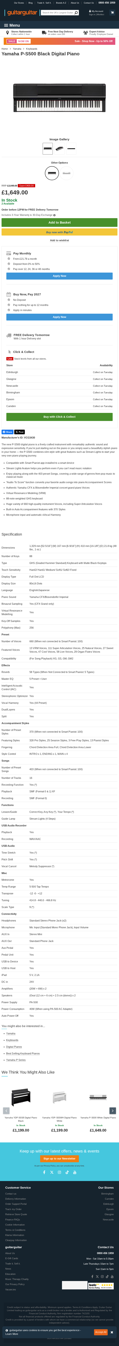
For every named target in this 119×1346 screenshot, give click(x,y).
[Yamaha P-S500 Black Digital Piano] (52, 173)
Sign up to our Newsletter (60, 1158)
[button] (112, 13)
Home (5, 48)
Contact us (10, 1193)
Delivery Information (15, 1198)
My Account (97, 11)
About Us (75, 3)
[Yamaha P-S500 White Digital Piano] (67, 173)
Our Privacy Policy (15, 1284)
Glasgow (109, 1214)
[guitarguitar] (22, 12)
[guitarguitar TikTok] (67, 1172)
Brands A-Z (61, 3)
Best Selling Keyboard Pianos (23, 1053)
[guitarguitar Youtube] (75, 1172)
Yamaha (17, 48)
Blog (31, 3)
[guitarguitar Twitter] (52, 1172)
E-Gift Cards (11, 1258)
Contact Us (89, 3)
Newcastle (108, 1219)
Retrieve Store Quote (16, 1214)
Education (10, 1274)
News (8, 1268)
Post (21, 432)
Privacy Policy (49, 1166)
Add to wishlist (59, 240)
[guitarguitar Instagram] (59, 1172)
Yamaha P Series (16, 1060)
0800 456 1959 (107, 2)
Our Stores (19, 3)
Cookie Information (15, 1224)
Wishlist (100, 14)
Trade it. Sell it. (12, 1263)
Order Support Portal (15, 1204)
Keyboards (31, 48)
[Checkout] (112, 13)
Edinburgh (108, 1204)
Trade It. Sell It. (44, 3)
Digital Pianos (14, 1047)
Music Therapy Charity (17, 1279)
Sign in (92, 14)
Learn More (11, 1334)
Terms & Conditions (15, 1230)
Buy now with (59, 232)
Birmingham (107, 1193)
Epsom (110, 1209)
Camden (109, 1198)
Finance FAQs (12, 1219)
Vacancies (10, 1289)
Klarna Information (14, 1235)
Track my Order (13, 1209)
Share (9, 432)
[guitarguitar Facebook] (44, 1172)
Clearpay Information (16, 1240)
